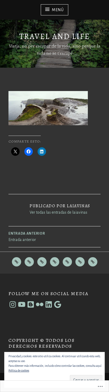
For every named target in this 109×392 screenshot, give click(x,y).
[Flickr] (39, 304)
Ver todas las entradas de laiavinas (58, 212)
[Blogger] (30, 304)
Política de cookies (18, 370)
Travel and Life (54, 36)
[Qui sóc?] (92, 261)
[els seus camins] (42, 261)
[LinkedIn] (48, 304)
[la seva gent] (29, 261)
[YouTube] (21, 304)
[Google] (57, 304)
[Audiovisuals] (80, 261)
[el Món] (16, 261)
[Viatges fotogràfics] (54, 261)
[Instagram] (12, 304)
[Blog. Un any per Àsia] (67, 261)
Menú (58, 10)
